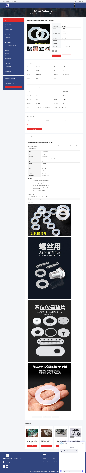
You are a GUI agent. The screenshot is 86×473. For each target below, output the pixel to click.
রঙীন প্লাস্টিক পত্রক (8, 55)
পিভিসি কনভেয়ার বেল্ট (8, 66)
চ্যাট (13, 87)
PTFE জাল (6, 47)
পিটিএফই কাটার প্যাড (8, 71)
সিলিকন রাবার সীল (47, 416)
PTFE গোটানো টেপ (8, 42)
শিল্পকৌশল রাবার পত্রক (8, 24)
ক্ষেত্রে (54, 458)
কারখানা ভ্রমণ (45, 458)
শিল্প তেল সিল (7, 69)
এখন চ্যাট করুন (56, 55)
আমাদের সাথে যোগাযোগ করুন (46, 461)
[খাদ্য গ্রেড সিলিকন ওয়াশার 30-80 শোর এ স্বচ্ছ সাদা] (38, 34)
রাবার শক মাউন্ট (7, 53)
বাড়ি (30, 13)
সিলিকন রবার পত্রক (8, 26)
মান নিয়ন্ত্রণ (44, 460)
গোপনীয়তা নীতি (55, 461)
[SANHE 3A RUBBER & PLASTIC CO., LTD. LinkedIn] (77, 1)
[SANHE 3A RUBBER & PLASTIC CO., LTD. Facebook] (75, 1)
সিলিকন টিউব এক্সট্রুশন (8, 32)
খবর (53, 456)
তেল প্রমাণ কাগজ (7, 61)
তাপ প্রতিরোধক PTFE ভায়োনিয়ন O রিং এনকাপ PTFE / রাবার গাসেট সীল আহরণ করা (61, 441)
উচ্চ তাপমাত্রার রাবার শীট (8, 29)
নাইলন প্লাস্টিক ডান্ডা (8, 58)
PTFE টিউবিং (7, 50)
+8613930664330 (12, 80)
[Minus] (83, 443)
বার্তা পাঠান (34, 129)
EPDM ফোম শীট (7, 63)
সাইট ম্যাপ (54, 460)
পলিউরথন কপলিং (7, 37)
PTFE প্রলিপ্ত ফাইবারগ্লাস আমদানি (10, 45)
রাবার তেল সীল (56, 416)
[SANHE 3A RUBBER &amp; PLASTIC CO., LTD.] (7, 5)
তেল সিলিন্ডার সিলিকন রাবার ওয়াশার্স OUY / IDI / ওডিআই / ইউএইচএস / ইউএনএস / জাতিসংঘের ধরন (32, 441)
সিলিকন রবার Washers (36, 13)
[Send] (83, 471)
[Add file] (61, 471)
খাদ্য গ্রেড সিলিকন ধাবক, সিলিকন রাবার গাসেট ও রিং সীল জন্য (46, 441)
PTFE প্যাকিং (7, 40)
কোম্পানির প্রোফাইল (45, 456)
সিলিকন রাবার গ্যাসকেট (37, 416)
